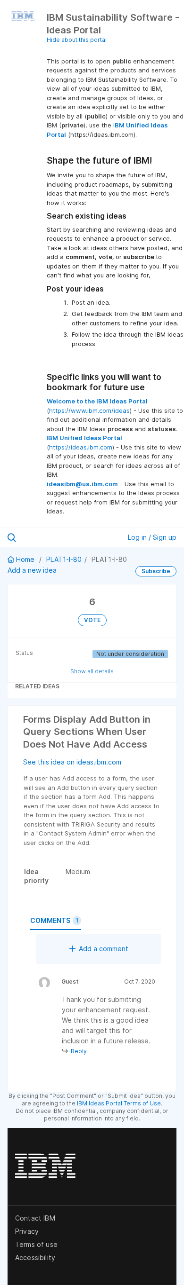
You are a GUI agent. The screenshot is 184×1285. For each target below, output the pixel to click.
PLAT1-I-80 (64, 559)
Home (25, 559)
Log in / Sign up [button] (152, 537)
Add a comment (103, 949)
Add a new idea (32, 570)
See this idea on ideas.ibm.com (72, 762)
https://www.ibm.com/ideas (89, 410)
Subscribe (156, 571)
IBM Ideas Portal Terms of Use (119, 1103)
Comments (54, 920)
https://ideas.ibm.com (80, 447)
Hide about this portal (77, 39)
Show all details (92, 671)
